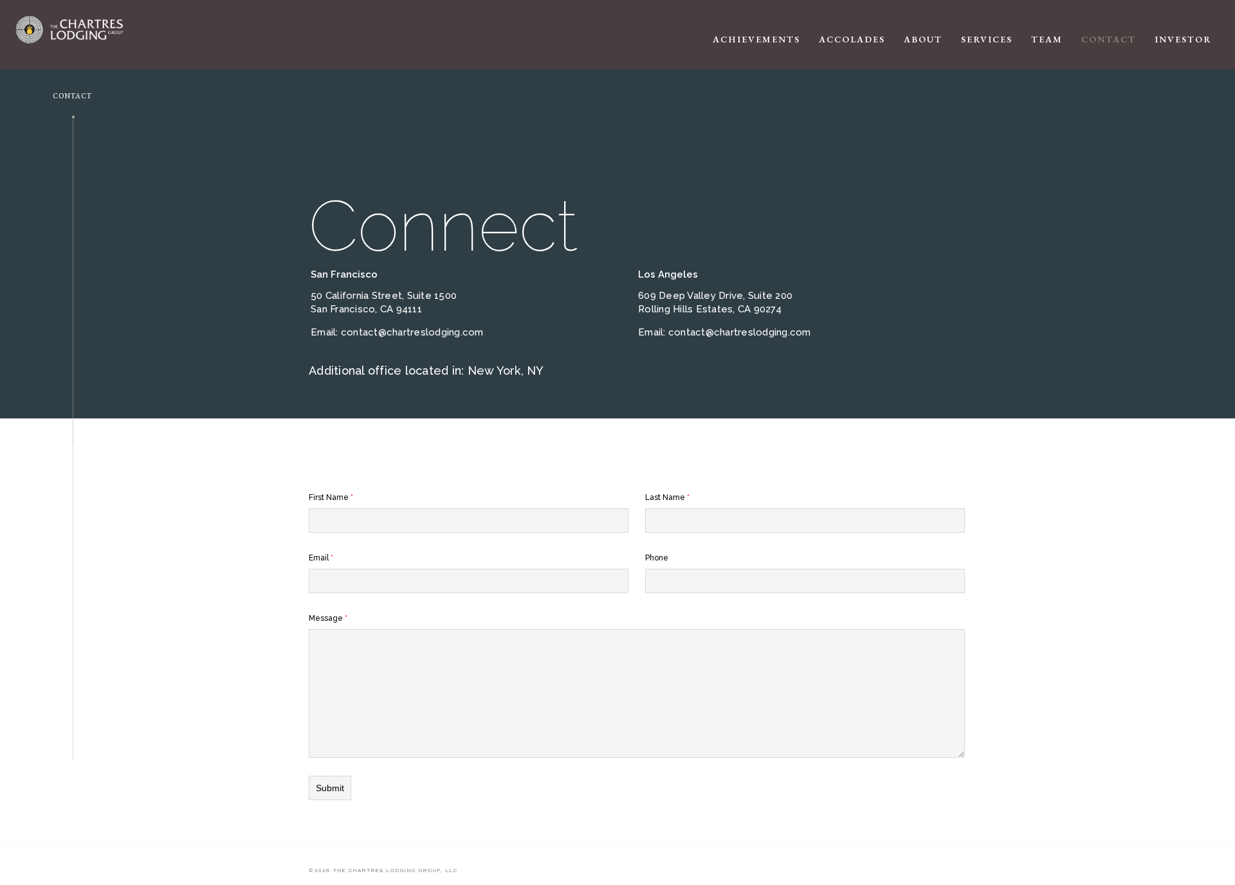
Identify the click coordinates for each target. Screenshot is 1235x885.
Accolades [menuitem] (852, 39)
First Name (331, 497)
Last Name (667, 497)
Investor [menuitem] (1183, 39)
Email (321, 557)
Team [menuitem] (1047, 39)
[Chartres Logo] (87, 29)
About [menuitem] (923, 39)
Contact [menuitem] (1108, 39)
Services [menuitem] (986, 39)
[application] (962, 34)
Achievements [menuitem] (756, 39)
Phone (656, 557)
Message (328, 618)
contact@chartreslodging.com (412, 332)
